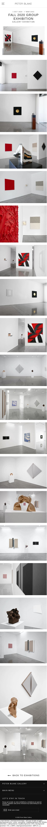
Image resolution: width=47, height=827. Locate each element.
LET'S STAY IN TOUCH (13, 798)
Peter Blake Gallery (14, 784)
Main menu (8, 790)
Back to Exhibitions (26, 775)
